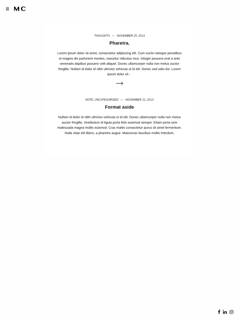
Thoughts (102, 35)
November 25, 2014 (131, 35)
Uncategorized (107, 99)
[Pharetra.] (119, 83)
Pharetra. (119, 43)
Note (89, 99)
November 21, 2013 (140, 99)
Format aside (119, 107)
